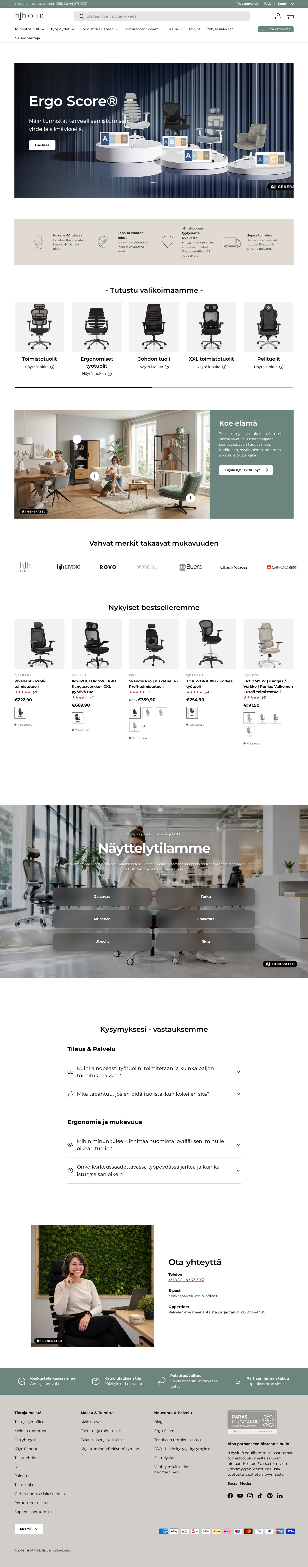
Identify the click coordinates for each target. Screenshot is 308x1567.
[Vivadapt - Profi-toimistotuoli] (39, 644)
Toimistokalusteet (97, 29)
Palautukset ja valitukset (103, 1440)
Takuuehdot (25, 1458)
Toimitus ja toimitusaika (102, 1431)
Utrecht (102, 942)
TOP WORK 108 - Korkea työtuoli (209, 684)
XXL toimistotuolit (211, 359)
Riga (206, 942)
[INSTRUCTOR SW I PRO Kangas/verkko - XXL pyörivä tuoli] (97, 644)
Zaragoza (102, 897)
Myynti (195, 29)
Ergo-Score (164, 1431)
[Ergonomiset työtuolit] (97, 327)
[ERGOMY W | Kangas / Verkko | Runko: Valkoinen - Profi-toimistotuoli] (269, 644)
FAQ (267, 4)
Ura (17, 1467)
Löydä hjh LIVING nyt (242, 470)
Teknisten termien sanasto (178, 1440)
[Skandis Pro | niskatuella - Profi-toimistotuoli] (154, 644)
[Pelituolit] (268, 327)
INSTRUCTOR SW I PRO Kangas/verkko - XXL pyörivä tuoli (94, 686)
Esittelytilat (164, 1458)
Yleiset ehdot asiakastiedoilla (40, 1494)
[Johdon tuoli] (154, 327)
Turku (206, 897)
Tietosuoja (23, 1485)
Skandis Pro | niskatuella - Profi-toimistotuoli (153, 684)
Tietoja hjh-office (29, 1422)
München (102, 919)
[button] (291, 16)
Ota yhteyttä (25, 1440)
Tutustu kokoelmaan (52, 143)
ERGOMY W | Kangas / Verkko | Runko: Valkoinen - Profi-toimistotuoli (268, 686)
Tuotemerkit (247, 4)
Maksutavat (91, 1422)
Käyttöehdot (25, 1449)
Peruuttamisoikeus (31, 1503)
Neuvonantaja (27, 38)
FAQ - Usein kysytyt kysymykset (183, 1449)
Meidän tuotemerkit (32, 1431)
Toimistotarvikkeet (141, 29)
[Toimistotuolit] (39, 327)
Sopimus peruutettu (33, 1512)
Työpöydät (60, 29)
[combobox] (162, 16)
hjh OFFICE (32, 1550)
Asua (173, 29)
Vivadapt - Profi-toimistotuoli (30, 684)
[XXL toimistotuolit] (211, 327)
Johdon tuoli (154, 359)
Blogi (158, 1422)
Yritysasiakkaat (220, 29)
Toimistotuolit (26, 29)
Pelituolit (268, 359)
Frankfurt (205, 919)
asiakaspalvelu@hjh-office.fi (193, 1296)
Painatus (22, 1476)
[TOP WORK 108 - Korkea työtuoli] (211, 644)
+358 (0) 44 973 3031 (71, 4)
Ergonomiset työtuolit (96, 362)
